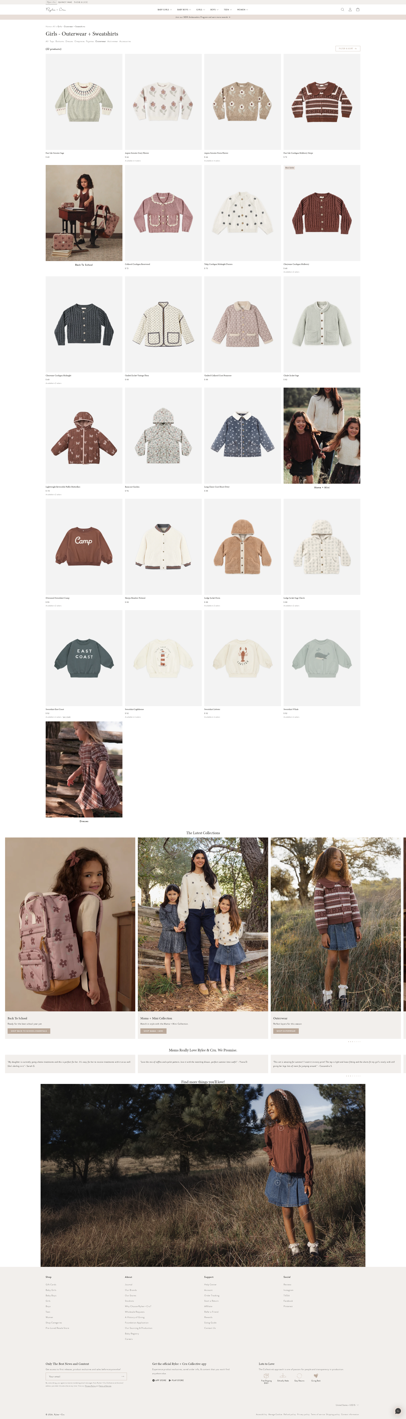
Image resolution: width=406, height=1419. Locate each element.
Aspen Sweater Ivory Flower (137, 153)
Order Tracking (211, 1295)
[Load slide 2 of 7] (350, 1041)
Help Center (210, 1284)
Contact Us (210, 1328)
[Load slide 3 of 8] (350, 1076)
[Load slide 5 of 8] (354, 1076)
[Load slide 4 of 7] (354, 1041)
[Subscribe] (123, 1376)
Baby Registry (132, 1333)
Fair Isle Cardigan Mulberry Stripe (298, 153)
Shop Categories (54, 1322)
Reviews (287, 1284)
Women (49, 1317)
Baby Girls (51, 1290)
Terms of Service (105, 1386)
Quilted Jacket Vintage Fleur (137, 375)
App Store (160, 1380)
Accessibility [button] (261, 1414)
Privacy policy (303, 1414)
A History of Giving (134, 1317)
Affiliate (208, 1306)
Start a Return (211, 1301)
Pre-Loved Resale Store (57, 1328)
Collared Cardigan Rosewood (137, 264)
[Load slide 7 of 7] (360, 1041)
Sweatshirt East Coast (55, 709)
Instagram (289, 1290)
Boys (48, 1306)
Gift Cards (51, 1284)
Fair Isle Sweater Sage (55, 153)
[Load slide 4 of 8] (352, 1076)
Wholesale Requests (135, 1312)
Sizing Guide (210, 1322)
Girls (48, 1301)
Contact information (350, 1414)
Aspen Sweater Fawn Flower (216, 153)
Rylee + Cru (59, 1415)
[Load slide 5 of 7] (356, 1041)
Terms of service (318, 1414)
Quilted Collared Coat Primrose (218, 375)
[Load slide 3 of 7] (352, 1041)
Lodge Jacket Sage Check (294, 598)
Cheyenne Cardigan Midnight (58, 375)
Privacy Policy (90, 1386)
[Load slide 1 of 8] (347, 1076)
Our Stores (130, 1295)
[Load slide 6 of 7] (358, 1041)
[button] (165, 10)
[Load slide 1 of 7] (349, 1041)
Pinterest (288, 1306)
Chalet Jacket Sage (291, 375)
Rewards (208, 1317)
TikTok (287, 1295)
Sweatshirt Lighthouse (134, 709)
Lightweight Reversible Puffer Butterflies (63, 486)
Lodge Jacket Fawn (212, 598)
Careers (129, 1339)
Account (208, 1290)
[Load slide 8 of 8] (360, 1076)
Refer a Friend (211, 1312)
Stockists (129, 1301)
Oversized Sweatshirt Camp (57, 598)
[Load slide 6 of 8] (356, 1076)
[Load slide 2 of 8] (349, 1076)
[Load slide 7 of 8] (358, 1076)
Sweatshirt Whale (291, 709)
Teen (48, 1312)
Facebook (288, 1301)
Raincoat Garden (132, 486)
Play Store (178, 1380)
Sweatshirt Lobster (212, 709)
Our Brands (131, 1290)
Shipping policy (333, 1414)
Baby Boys (51, 1295)
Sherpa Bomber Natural (135, 598)
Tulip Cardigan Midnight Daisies (218, 264)
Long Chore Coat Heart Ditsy (216, 486)
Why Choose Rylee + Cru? (138, 1306)
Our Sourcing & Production (138, 1328)
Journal (128, 1284)
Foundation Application (136, 1322)
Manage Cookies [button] (275, 1414)
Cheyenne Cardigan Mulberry (296, 264)
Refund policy (290, 1414)
